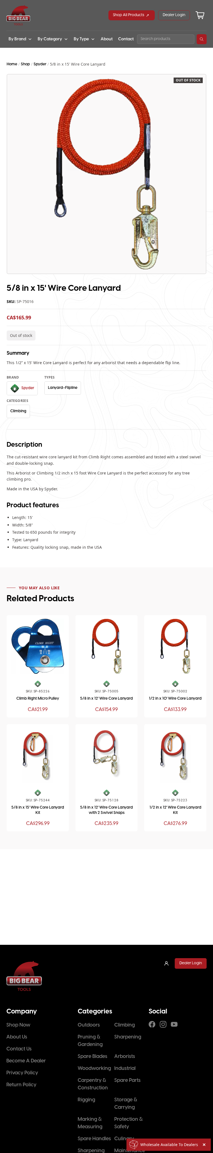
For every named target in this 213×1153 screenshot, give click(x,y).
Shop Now (18, 1025)
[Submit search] (202, 39)
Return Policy (21, 1085)
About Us (16, 1037)
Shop (25, 64)
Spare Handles (94, 1139)
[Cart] (200, 15)
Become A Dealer (26, 1061)
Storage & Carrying (125, 1103)
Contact (126, 39)
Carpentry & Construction (93, 1084)
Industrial (125, 1068)
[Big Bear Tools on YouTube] (174, 1024)
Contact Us (19, 1049)
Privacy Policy (22, 1073)
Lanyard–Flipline (62, 388)
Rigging (86, 1100)
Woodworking (94, 1068)
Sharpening (127, 1037)
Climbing (18, 411)
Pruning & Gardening (90, 1041)
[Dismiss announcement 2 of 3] (204, 1145)
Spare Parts (127, 1080)
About (107, 39)
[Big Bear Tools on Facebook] (152, 1024)
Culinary (124, 1139)
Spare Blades (92, 1056)
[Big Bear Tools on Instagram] (163, 1024)
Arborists (124, 1056)
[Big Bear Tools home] (18, 15)
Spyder (40, 64)
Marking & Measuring (90, 1123)
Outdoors (89, 1025)
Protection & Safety (128, 1123)
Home (12, 64)
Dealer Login (174, 15)
